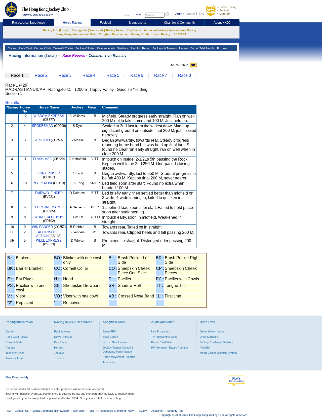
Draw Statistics (209, 336)
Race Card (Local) (17, 336)
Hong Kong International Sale (76, 34)
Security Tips (175, 410)
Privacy (142, 410)
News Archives (63, 336)
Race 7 (160, 75)
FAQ (202, 13)
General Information (212, 331)
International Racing (182, 30)
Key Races (134, 30)
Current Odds (42, 48)
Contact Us (22, 410)
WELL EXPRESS (49, 240)
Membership (137, 22)
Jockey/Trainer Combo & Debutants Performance (118, 349)
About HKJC (222, 22)
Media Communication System (218, 352)
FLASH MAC (42, 159)
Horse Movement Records (119, 356)
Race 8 (184, 75)
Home (126, 15)
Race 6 (136, 75)
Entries (11, 48)
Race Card (25, 48)
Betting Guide (140, 34)
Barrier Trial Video (162, 342)
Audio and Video (155, 30)
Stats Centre (110, 336)
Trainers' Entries (16, 358)
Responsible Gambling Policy (116, 410)
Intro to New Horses (115, 342)
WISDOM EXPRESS (48, 116)
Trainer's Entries (63, 48)
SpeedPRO (109, 331)
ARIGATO (42, 140)
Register (190, 13)
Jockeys (59, 352)
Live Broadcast (160, 331)
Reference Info (105, 48)
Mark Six (224, 13)
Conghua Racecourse (113, 34)
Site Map (78, 410)
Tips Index (109, 362)
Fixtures (221, 48)
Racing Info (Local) (55, 30)
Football (224, 10)
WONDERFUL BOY (48, 217)
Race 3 (65, 75)
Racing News (115, 30)
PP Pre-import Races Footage (169, 347)
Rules (91, 410)
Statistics (122, 48)
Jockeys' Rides (85, 48)
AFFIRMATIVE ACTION (48, 234)
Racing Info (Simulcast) (87, 30)
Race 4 (89, 75)
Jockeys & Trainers (164, 48)
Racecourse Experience (28, 22)
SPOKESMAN (42, 126)
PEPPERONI (42, 183)
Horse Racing (227, 7)
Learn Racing (161, 34)
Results (135, 48)
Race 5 (112, 75)
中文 (138, 15)
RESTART (180, 34)
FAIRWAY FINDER (49, 193)
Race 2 (41, 75)
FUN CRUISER (49, 173)
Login (178, 13)
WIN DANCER (42, 227)
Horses (183, 48)
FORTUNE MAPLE (49, 207)
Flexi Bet (205, 347)
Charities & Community (179, 22)
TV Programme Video (164, 336)
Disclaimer (157, 410)
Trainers (59, 358)
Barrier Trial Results (202, 48)
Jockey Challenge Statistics (216, 342)
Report (145, 48)
